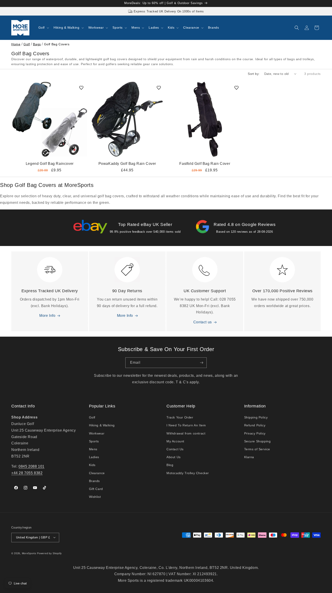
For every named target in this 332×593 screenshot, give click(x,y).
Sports (94, 441)
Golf (26, 44)
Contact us (202, 322)
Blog (169, 465)
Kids (92, 465)
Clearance (97, 473)
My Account (175, 441)
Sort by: (254, 74)
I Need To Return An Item (186, 425)
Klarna (249, 457)
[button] (43, 27)
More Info (47, 316)
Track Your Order (179, 417)
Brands (94, 481)
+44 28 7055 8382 (27, 473)
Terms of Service (257, 449)
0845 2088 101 (31, 466)
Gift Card (96, 489)
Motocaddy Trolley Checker (187, 473)
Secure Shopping (257, 441)
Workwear (97, 433)
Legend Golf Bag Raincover (50, 163)
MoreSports (29, 553)
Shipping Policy (256, 417)
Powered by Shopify (49, 553)
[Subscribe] (201, 362)
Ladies (94, 457)
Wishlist (95, 497)
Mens (93, 449)
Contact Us (175, 449)
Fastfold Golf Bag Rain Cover (204, 163)
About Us (173, 457)
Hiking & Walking (102, 425)
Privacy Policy (255, 433)
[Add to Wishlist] (81, 87)
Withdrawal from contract (185, 433)
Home (15, 44)
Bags (37, 44)
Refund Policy (255, 425)
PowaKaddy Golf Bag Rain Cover (127, 163)
